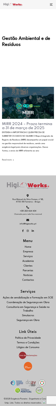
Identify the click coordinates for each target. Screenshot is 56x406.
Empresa (28, 251)
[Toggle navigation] (44, 5)
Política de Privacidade (28, 338)
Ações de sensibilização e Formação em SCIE (28, 298)
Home (28, 247)
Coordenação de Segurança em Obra (28, 302)
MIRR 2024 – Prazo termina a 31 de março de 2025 (27, 126)
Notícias (28, 275)
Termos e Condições (28, 342)
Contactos (28, 280)
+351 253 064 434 (28, 211)
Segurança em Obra (28, 320)
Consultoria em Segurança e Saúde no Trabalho (28, 309)
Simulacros (28, 315)
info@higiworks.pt (28, 224)
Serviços (28, 256)
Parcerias (28, 270)
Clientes (28, 266)
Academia (28, 261)
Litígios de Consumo (28, 347)
